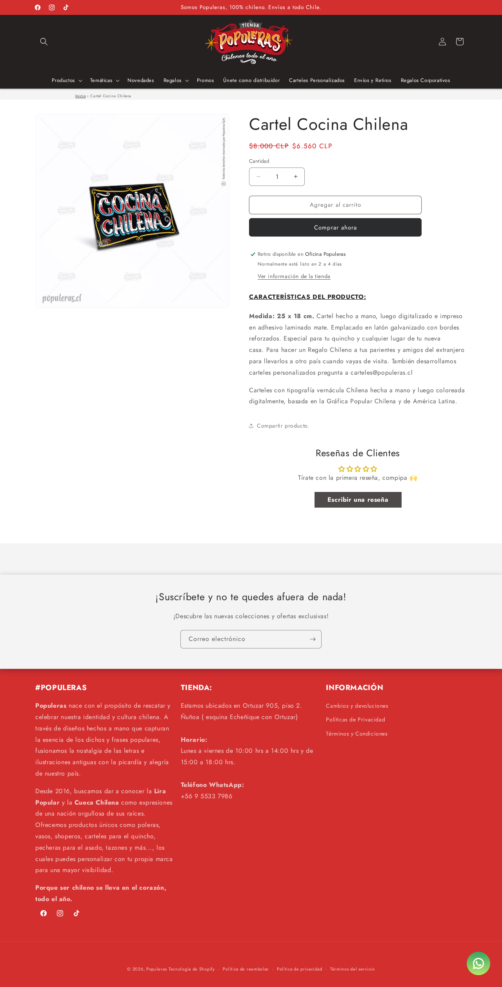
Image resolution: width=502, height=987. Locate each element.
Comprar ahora (335, 227)
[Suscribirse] (312, 639)
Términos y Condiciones (356, 734)
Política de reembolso (246, 969)
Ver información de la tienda (294, 276)
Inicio (80, 96)
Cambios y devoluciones (357, 706)
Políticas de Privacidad (355, 719)
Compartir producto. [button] (283, 426)
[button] (44, 41)
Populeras (156, 969)
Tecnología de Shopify (192, 969)
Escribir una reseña (357, 499)
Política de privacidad (299, 969)
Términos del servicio (352, 969)
